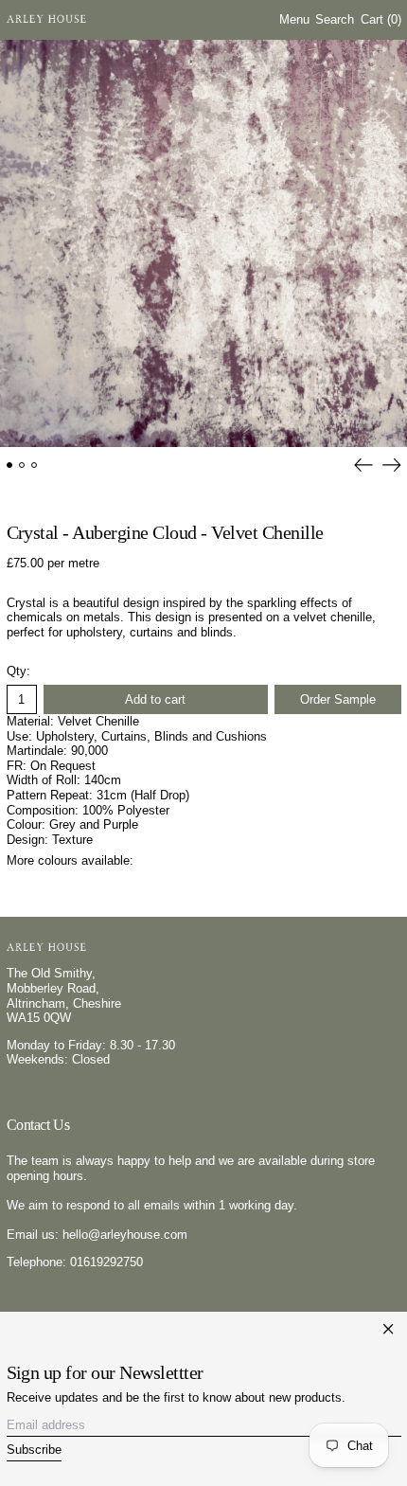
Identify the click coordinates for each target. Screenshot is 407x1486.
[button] (334, 20)
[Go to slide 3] (34, 465)
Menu (294, 19)
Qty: (18, 671)
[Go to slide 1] (10, 465)
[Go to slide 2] (22, 465)
